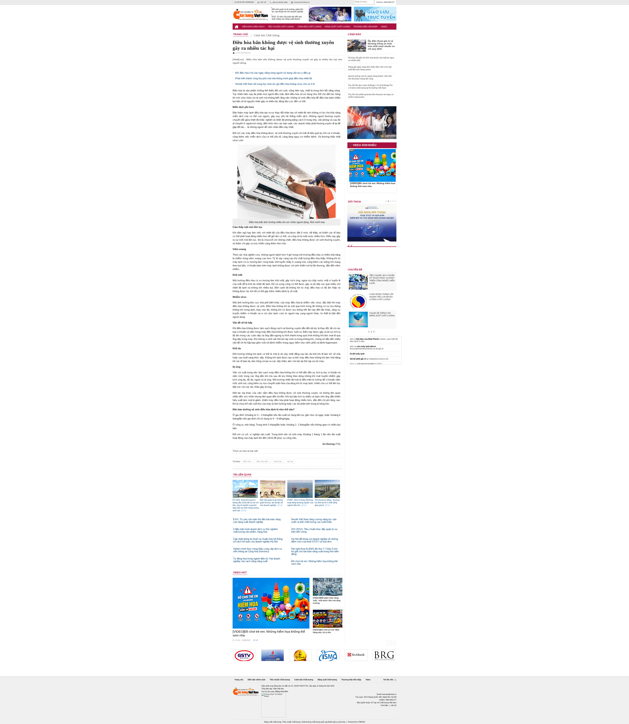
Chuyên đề (355, 269)
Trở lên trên (388, 680)
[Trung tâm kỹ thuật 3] (384, 655)
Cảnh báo (354, 34)
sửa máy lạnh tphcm (366, 346)
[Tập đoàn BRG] (356, 655)
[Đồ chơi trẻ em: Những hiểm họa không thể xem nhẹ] (271, 603)
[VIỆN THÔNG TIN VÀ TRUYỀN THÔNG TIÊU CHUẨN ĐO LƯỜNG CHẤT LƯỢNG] (300, 655)
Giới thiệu (384, 705)
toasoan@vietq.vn (302, 2)
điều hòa (247, 461)
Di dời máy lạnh (357, 354)
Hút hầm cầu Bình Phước (368, 339)
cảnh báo (278, 461)
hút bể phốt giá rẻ (358, 359)
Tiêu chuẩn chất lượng (292, 722)
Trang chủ (239, 680)
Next (393, 643)
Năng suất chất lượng (272, 722)
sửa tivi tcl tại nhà (365, 364)
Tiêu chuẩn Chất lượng (281, 27)
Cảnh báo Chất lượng (309, 27)
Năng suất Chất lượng (337, 27)
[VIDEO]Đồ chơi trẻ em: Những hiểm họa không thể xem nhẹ (269, 633)
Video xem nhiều (364, 145)
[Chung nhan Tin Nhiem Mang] (314, 701)
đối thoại (354, 201)
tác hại (290, 461)
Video (384, 27)
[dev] (244, 655)
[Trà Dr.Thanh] (272, 655)
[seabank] (328, 655)
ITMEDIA (361, 722)
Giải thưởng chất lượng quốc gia (315, 722)
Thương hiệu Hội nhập (365, 27)
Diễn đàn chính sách (253, 27)
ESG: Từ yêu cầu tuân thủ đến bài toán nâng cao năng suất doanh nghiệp (287, 18)
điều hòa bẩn (262, 461)
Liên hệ (263, 2)
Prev (389, 643)
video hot (240, 572)
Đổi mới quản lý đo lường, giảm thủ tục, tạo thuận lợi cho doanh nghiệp (287, 10)
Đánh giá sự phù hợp (337, 722)
